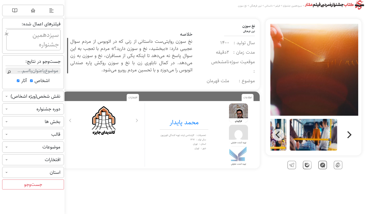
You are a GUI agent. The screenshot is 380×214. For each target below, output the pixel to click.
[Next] (349, 135)
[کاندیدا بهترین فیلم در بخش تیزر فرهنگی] (103, 120)
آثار (24, 80)
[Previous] (278, 135)
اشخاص (41, 80)
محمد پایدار (184, 122)
